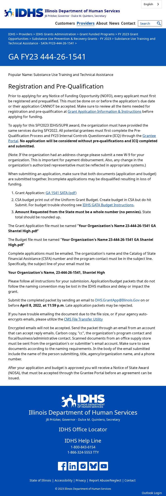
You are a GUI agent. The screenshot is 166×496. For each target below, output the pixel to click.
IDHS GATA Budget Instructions (108, 205)
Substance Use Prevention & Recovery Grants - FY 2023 (71, 39)
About (101, 23)
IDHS (11, 34)
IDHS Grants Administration (56, 34)
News (114, 23)
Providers (85, 23)
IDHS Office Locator (83, 429)
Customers (65, 23)
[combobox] (151, 4)
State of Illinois (40, 480)
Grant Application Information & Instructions (104, 111)
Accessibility (63, 480)
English (148, 4)
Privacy (81, 480)
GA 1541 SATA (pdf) (61, 192)
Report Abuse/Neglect (105, 480)
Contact (128, 23)
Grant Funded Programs (97, 34)
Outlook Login (152, 493)
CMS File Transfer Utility (83, 319)
